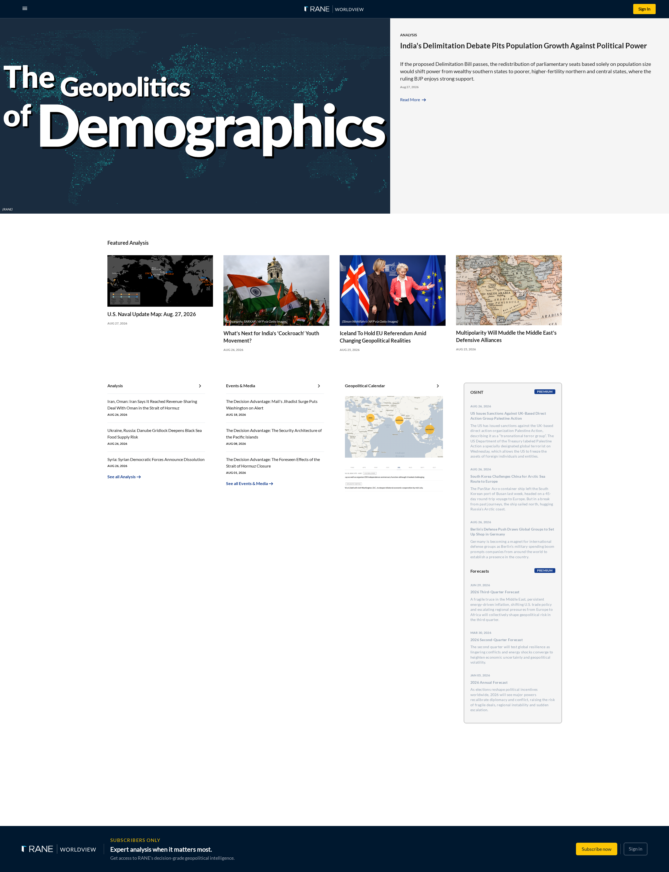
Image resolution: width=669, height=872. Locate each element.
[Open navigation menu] (26, 9)
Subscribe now (597, 849)
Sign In (644, 8)
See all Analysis (121, 476)
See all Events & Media (247, 483)
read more (413, 99)
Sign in (635, 849)
